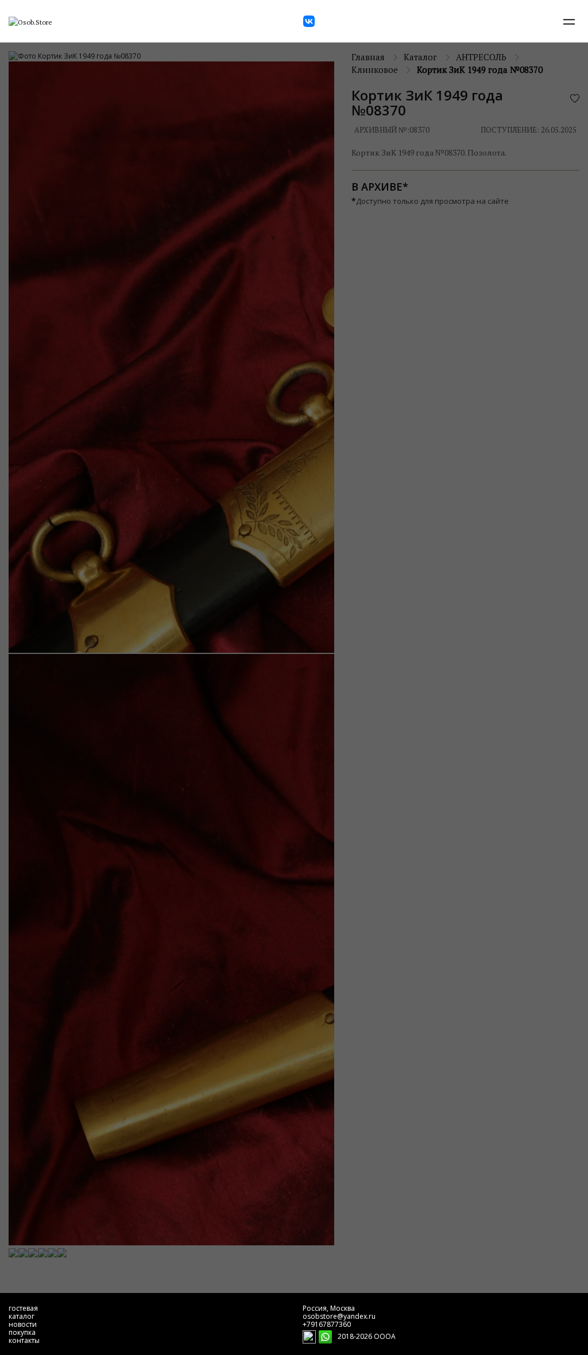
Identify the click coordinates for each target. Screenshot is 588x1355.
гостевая (23, 1308)
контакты (24, 1340)
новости (23, 1324)
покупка (22, 1332)
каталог (21, 1316)
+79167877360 (327, 1324)
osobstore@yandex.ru (339, 1316)
